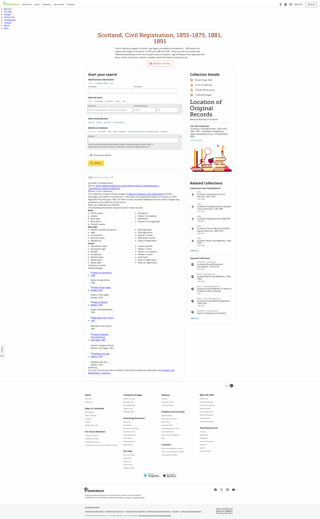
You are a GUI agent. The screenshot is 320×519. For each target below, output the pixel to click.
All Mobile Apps (128, 412)
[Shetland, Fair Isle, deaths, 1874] (102, 356)
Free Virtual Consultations (170, 435)
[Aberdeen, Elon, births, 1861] (102, 320)
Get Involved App (129, 405)
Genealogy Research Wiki (170, 428)
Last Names (138, 87)
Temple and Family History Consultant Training (101, 445)
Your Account (127, 465)
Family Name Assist (92, 439)
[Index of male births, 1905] (102, 275)
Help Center (127, 458)
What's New (166, 422)
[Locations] (280, 4)
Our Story (88, 399)
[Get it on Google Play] (151, 475)
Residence (109, 101)
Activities (70, 4)
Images (7, 14)
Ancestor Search (129, 432)
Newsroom (89, 402)
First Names (92, 87)
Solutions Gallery (167, 405)
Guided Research (129, 441)
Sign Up (298, 4)
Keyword (92, 132)
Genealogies (10, 20)
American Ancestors (207, 441)
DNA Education (205, 418)
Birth (90, 101)
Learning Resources (207, 412)
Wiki (6, 28)
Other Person (118, 123)
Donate (87, 422)
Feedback (2, 349)
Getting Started (167, 415)
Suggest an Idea (128, 468)
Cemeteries (127, 425)
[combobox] (110, 110)
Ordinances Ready (91, 435)
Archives (165, 399)
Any (124, 101)
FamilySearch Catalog (130, 428)
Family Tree (26, 4)
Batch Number (119, 132)
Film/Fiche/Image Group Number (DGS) (143, 132)
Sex (111, 83)
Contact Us (127, 461)
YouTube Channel (168, 432)
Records (8, 9)
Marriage (99, 101)
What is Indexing (90, 415)
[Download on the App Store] (169, 475)
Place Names (127, 438)
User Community (129, 455)
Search (37, 4)
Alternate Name (101, 83)
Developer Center (168, 402)
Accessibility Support (92, 507)
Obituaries (126, 422)
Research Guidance (206, 415)
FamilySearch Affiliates (169, 455)
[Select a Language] (285, 4)
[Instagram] (227, 489)
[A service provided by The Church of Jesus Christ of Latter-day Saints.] (224, 511)
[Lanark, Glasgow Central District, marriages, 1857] (102, 339)
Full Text (8, 11)
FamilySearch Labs (91, 425)
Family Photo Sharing (207, 405)
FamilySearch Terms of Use (114, 511)
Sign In (311, 4)
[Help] (290, 4)
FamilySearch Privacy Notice (136, 511)
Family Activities (205, 408)
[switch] (90, 155)
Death (118, 101)
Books (7, 25)
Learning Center (167, 425)
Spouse (91, 123)
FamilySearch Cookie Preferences (158, 511)
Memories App (128, 402)
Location (102, 132)
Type (109, 132)
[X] (221, 489)
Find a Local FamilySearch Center (173, 452)
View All (194, 250)
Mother (107, 123)
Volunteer (88, 419)
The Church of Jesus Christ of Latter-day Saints (155, 516)
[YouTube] (233, 489)
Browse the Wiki (161, 63)
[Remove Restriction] (180, 136)
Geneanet (203, 445)
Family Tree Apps (129, 399)
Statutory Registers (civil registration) (146, 194)
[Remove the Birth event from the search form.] (180, 106)
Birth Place (92, 106)
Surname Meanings (206, 421)
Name (90, 83)
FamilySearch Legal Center (94, 511)
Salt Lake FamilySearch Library (172, 448)
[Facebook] (215, 489)
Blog (163, 438)
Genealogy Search (129, 435)
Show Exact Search (102, 155)
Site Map (175, 511)
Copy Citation (196, 140)
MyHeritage (204, 435)
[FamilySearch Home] (11, 3)
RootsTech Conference (169, 419)
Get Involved (59, 4)
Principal (164, 132)
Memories (47, 4)
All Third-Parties (205, 451)
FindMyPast (204, 438)
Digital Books (127, 445)
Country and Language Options (190, 511)
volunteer (136, 498)
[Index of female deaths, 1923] (102, 305)
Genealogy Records (206, 402)
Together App (128, 408)
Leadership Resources (92, 442)
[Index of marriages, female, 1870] (102, 290)
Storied (202, 448)
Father (99, 123)
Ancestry (203, 432)
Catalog (7, 22)
